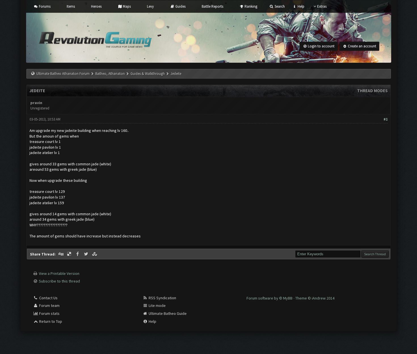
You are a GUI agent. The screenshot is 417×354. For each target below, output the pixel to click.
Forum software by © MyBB (270, 298)
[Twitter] (86, 254)
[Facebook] (78, 254)
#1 (386, 119)
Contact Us (48, 297)
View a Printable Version (59, 273)
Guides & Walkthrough (147, 73)
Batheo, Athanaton (110, 73)
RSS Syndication (162, 297)
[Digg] (61, 254)
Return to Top (50, 321)
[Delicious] (69, 254)
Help (300, 6)
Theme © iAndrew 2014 (314, 298)
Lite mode (157, 305)
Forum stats (49, 313)
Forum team (49, 305)
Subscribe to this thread (59, 281)
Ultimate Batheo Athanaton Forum (63, 73)
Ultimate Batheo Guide (167, 313)
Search (279, 6)
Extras (322, 6)
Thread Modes (372, 90)
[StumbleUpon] (95, 254)
